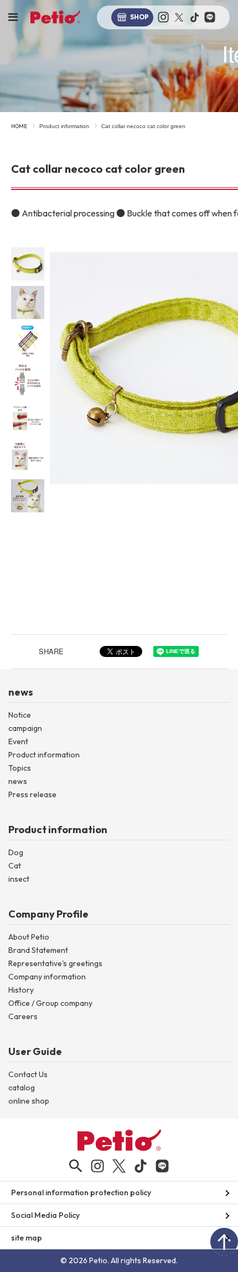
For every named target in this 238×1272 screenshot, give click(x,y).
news (17, 781)
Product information (64, 126)
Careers (23, 1016)
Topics (19, 768)
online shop (28, 1101)
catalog (21, 1088)
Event (18, 741)
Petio (55, 17)
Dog (15, 852)
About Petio (28, 937)
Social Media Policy (45, 1215)
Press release (32, 794)
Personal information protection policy (81, 1192)
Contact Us (28, 1074)
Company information (47, 977)
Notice (19, 715)
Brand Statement (38, 950)
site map (26, 1238)
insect (18, 879)
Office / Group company (50, 1003)
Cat (14, 866)
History (21, 990)
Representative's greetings (55, 963)
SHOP (139, 17)
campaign (25, 728)
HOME (19, 126)
